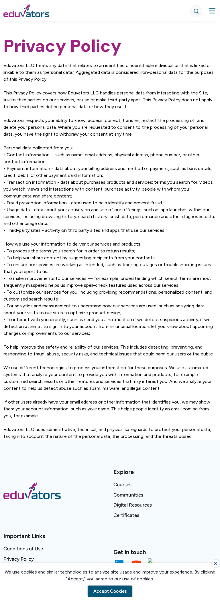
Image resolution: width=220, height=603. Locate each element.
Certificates (126, 515)
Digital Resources (132, 505)
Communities (128, 495)
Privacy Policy (18, 559)
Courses (122, 484)
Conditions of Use (23, 548)
